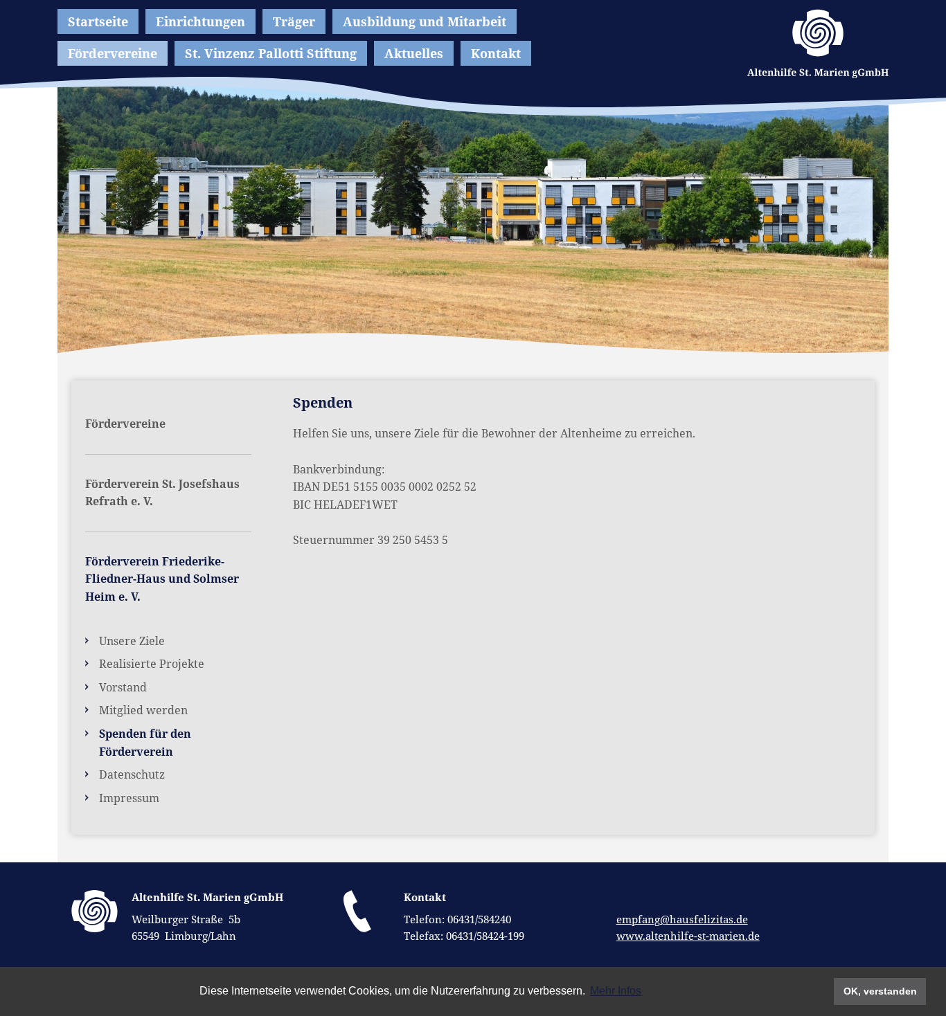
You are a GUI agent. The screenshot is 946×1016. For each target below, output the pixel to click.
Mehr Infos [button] (615, 991)
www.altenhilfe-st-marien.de (688, 936)
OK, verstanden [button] (880, 991)
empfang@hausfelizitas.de (682, 919)
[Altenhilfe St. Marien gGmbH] (818, 43)
